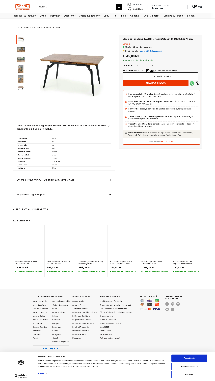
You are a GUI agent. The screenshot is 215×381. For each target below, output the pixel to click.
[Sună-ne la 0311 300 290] (197, 83)
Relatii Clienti (105, 330)
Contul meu (158, 8)
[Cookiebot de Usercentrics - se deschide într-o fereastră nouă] (21, 376)
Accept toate (189, 358)
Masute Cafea (39, 316)
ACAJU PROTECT (167, 142)
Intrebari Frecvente (80, 327)
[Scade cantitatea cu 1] (137, 65)
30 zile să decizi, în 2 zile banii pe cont (116, 312)
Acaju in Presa (78, 305)
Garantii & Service (108, 319)
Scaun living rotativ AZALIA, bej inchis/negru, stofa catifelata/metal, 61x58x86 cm (91, 263)
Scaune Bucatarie (40, 308)
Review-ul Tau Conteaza (83, 323)
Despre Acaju (78, 301)
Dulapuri (55, 323)
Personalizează (187, 366)
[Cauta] (119, 7)
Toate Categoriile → (50, 348)
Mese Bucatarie (39, 305)
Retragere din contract (110, 338)
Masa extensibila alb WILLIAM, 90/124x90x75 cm (58, 263)
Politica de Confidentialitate (84, 312)
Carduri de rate (106, 316)
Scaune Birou (38, 323)
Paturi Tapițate (58, 312)
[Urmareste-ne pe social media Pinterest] (178, 304)
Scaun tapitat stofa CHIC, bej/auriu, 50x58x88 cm (183, 263)
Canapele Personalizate (110, 323)
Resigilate (56, 334)
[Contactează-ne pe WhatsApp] (191, 83)
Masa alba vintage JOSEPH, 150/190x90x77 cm (26, 263)
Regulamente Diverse (81, 319)
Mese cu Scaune (40, 312)
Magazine (76, 338)
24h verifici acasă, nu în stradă (113, 308)
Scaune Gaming (40, 327)
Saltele (55, 316)
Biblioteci (37, 330)
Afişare (41, 373)
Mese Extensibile (40, 301)
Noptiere (56, 319)
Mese (27, 27)
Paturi (54, 308)
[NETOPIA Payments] (150, 309)
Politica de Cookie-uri (81, 316)
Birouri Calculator (40, 319)
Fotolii (35, 338)
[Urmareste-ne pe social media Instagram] (172, 304)
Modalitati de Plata (80, 330)
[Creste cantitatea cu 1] (152, 65)
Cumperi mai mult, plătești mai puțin (116, 305)
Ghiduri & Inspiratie (60, 341)
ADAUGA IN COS (155, 83)
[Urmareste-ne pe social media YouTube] (167, 309)
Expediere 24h (106, 334)
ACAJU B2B (104, 327)
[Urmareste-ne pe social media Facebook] (167, 304)
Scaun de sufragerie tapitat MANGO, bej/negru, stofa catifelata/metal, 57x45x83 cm (122, 263)
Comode (37, 334)
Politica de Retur (79, 334)
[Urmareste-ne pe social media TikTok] (172, 309)
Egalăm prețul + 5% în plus (111, 301)
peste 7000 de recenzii (151, 51)
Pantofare (56, 327)
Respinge (189, 374)
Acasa (20, 27)
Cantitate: (128, 65)
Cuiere (55, 330)
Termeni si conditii (80, 308)
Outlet (55, 338)
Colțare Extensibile (60, 305)
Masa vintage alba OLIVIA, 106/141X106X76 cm (151, 263)
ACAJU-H (126, 44)
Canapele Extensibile (60, 301)
